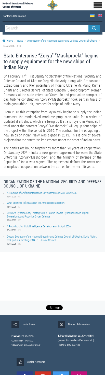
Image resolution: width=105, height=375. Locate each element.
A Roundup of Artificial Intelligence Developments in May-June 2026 (41, 193)
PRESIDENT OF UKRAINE (22, 336)
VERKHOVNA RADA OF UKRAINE (25, 345)
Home (10, 40)
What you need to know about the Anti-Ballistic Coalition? (36, 203)
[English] (100, 15)
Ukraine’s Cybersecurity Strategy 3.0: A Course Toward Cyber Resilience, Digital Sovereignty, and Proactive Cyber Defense (47, 214)
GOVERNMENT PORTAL (22, 340)
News (20, 40)
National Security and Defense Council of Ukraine (18, 5)
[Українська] (92, 15)
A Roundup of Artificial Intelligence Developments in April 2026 (39, 226)
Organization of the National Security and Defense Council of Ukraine (62, 40)
